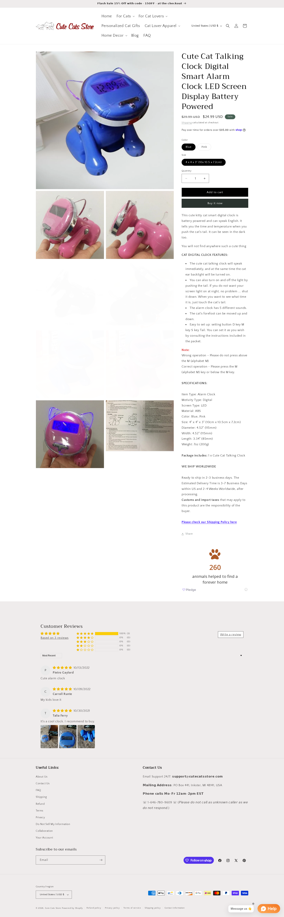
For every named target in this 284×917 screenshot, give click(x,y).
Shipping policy (153, 908)
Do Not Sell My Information (53, 824)
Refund (40, 803)
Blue (188, 147)
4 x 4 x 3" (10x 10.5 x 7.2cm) (204, 162)
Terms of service (132, 908)
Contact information (175, 908)
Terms (39, 810)
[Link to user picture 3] (86, 736)
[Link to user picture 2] (68, 736)
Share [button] (189, 533)
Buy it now (215, 203)
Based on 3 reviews (55, 638)
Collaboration (44, 830)
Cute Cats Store (53, 908)
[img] (63, 667)
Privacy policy (112, 908)
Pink (206, 147)
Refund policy (94, 908)
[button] (125, 16)
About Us (42, 776)
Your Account (44, 837)
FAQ (38, 790)
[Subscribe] (101, 860)
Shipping (187, 122)
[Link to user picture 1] (49, 736)
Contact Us (43, 783)
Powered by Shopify (72, 908)
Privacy (40, 817)
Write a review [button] (230, 634)
